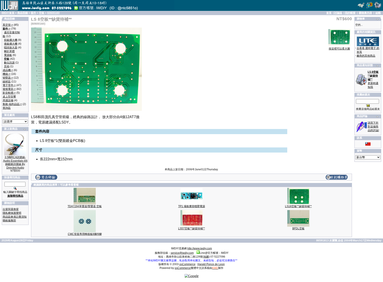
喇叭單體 (9, 51)
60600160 (53, 12)
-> (6, 28)
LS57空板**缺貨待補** (191, 228)
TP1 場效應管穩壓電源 (191, 206)
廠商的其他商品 (366, 55)
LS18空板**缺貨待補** (298, 206)
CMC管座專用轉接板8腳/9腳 (85, 234)
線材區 (7, 81)
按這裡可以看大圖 (339, 48)
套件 (33, 12)
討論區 (338, 12)
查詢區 (7, 107)
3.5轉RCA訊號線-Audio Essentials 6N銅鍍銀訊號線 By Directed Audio (15, 162)
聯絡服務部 (9, 220)
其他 (6, 66)
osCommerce (187, 264)
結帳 (378, 12)
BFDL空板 (298, 228)
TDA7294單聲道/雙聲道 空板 (85, 206)
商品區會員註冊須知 (15, 216)
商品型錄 (22, 12)
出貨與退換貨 (11, 209)
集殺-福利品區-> (12, 104)
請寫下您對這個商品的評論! (373, 126)
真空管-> (8, 24)
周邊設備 (8, 100)
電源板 (8, 55)
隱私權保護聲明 (12, 212)
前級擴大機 (10, 40)
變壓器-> (8, 77)
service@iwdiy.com (182, 252)
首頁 (329, 12)
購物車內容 (365, 12)
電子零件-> (9, 85)
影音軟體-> (9, 92)
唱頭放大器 (10, 47)
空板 (41, 12)
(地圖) (206, 256)
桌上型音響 (9, 96)
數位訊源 (9, 62)
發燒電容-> (9, 89)
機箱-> (6, 73)
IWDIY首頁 (8, 12)
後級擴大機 (10, 43)
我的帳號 (350, 12)
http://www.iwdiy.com (199, 248)
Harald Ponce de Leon (211, 264)
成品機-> (8, 70)
